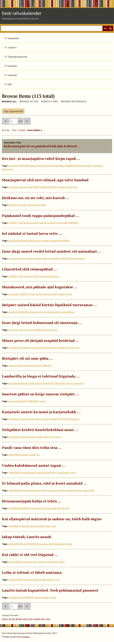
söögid (60, 294)
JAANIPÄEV (13, 454)
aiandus (12, 597)
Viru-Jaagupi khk (85, 490)
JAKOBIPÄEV (14, 543)
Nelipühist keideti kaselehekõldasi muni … (40, 429)
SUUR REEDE (65, 258)
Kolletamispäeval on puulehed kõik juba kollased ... (42, 146)
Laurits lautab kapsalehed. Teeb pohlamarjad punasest (50, 590)
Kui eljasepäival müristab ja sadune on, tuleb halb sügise (52, 519)
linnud (37, 294)
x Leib (57, 579)
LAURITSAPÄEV (29, 543)
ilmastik (12, 187)
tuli (37, 454)
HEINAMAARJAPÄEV (18, 508)
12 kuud (11, 47)
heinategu (35, 508)
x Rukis (68, 543)
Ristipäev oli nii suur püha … (27, 358)
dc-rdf (12, 618)
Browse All (9, 101)
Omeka (26, 636)
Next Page (27, 121)
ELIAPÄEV (13, 526)
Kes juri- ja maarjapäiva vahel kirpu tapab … (41, 158)
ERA (9, 84)
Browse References (74, 101)
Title (14, 130)
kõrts (41, 311)
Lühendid (12, 75)
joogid (11, 311)
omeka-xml (39, 618)
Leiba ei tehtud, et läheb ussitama (32, 572)
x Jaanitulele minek (66, 472)
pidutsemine (44, 276)
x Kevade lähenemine (66, 187)
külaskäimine (27, 472)
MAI (44, 204)
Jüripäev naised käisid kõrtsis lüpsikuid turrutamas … (49, 304)
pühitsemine (53, 222)
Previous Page (5, 121)
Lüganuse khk (50, 165)
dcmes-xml (21, 618)
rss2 (48, 618)
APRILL (12, 204)
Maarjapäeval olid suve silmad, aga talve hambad (45, 180)
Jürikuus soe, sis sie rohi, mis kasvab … (35, 197)
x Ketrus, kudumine (74, 383)
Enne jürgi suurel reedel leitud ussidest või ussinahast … (51, 251)
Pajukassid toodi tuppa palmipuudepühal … (40, 215)
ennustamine (15, 329)
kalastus (12, 240)
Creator (22, 130)
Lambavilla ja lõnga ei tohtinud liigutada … (40, 376)
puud (63, 222)
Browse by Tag (29, 101)
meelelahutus (67, 311)
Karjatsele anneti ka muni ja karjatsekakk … (41, 411)
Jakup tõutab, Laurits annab (26, 536)
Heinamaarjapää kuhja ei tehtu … (31, 501)
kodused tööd (35, 165)
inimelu (12, 165)
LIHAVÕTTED (15, 222)
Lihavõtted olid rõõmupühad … (29, 269)
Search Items (49, 101)
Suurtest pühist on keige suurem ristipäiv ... (40, 394)
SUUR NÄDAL (63, 240)
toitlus (55, 276)
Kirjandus (12, 65)
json (30, 618)
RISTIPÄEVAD (44, 365)
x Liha (76, 347)
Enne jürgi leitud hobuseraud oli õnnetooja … (42, 322)
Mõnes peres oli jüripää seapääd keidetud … (40, 340)
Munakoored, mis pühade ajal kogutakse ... (39, 287)
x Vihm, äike (50, 526)
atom (5, 618)
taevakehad (79, 258)
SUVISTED (62, 418)
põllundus (51, 347)
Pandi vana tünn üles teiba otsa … (32, 447)
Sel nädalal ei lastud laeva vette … (32, 233)
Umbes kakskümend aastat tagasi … (33, 465)
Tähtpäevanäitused (17, 56)
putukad (85, 165)
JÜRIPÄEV (22, 165)
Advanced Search (105, 28)
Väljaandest (13, 38)
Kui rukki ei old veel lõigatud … (30, 554)
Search (110, 28)
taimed (42, 401)
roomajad (52, 258)
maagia (42, 222)
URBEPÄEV (73, 222)
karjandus (13, 294)
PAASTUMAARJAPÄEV (69, 165)
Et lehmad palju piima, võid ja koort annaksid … (44, 483)
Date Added (33, 130)
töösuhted (73, 418)
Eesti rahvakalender (21, 13)
